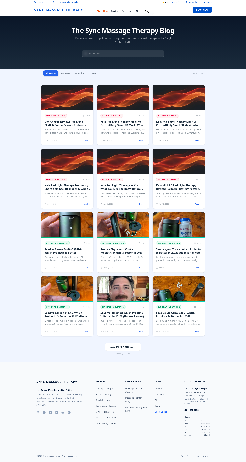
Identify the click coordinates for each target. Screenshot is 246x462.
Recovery (65, 73)
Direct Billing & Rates (106, 423)
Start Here (102, 11)
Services (115, 11)
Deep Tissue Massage (106, 406)
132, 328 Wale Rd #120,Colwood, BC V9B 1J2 (195, 394)
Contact (158, 406)
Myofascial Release (105, 411)
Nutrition (79, 73)
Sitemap (206, 456)
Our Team (159, 394)
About (139, 11)
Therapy (94, 73)
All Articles (51, 73)
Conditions (127, 11)
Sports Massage (103, 400)
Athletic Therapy (103, 394)
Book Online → (162, 411)
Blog (146, 11)
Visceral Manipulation (106, 417)
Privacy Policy (186, 456)
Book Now (202, 9)
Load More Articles (121, 346)
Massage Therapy (104, 388)
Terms (197, 456)
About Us (159, 388)
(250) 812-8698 (43, 2)
